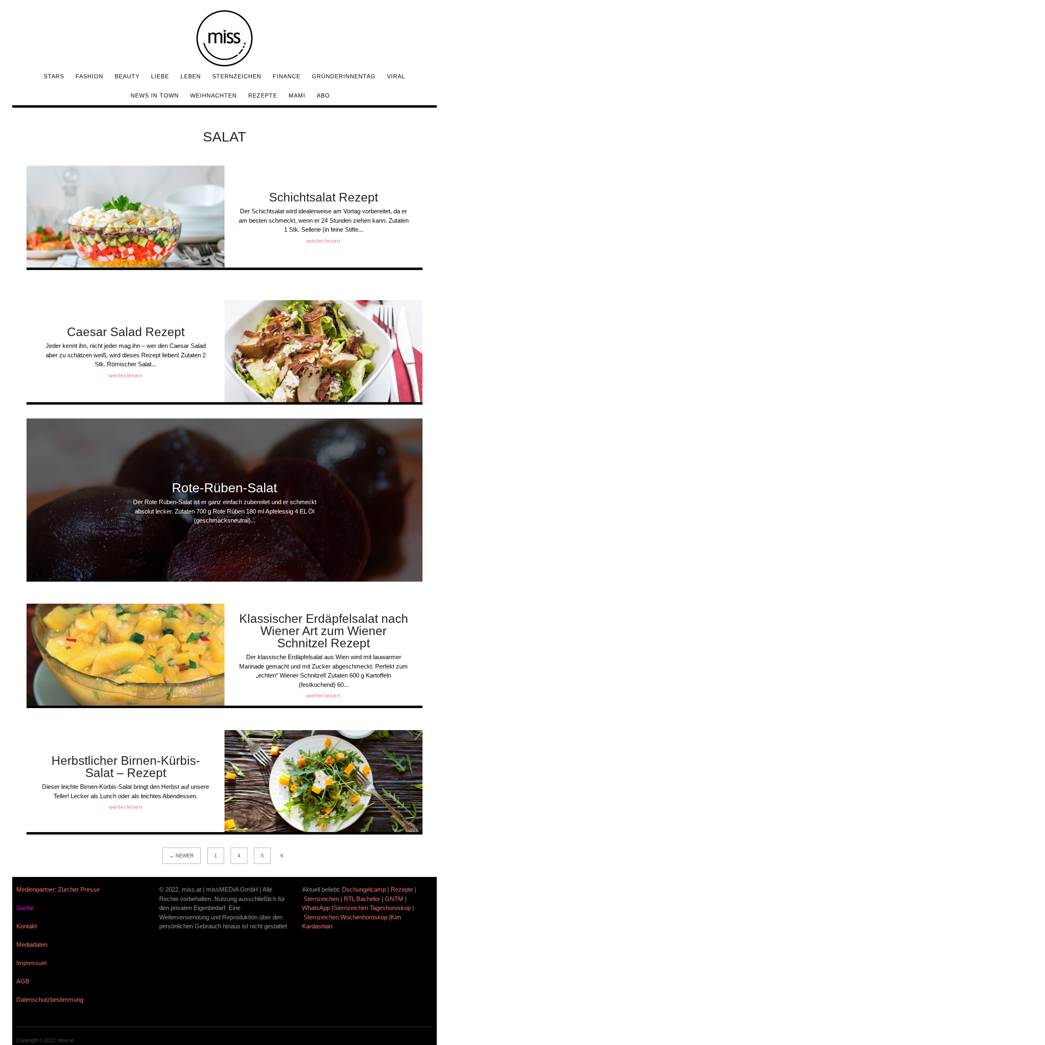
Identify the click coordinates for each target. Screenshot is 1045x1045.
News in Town (155, 95)
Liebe (160, 76)
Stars (54, 76)
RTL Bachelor (362, 898)
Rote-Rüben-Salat (224, 487)
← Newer (181, 856)
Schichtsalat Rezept (323, 197)
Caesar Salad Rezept (126, 332)
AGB (22, 981)
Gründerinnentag (344, 76)
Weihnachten (213, 95)
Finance (286, 76)
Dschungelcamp (364, 889)
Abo (323, 95)
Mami (297, 95)
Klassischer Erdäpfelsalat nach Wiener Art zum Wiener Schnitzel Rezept (323, 631)
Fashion (89, 76)
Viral (396, 76)
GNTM (394, 898)
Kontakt (26, 926)
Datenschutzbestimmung (49, 999)
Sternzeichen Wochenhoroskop (345, 917)
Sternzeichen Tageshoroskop (372, 907)
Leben (190, 76)
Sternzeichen (236, 76)
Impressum (31, 962)
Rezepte (262, 95)
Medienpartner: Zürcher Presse (58, 889)
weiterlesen (323, 240)
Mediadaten (31, 944)
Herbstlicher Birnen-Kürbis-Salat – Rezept (125, 766)
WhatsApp (316, 907)
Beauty (127, 76)
